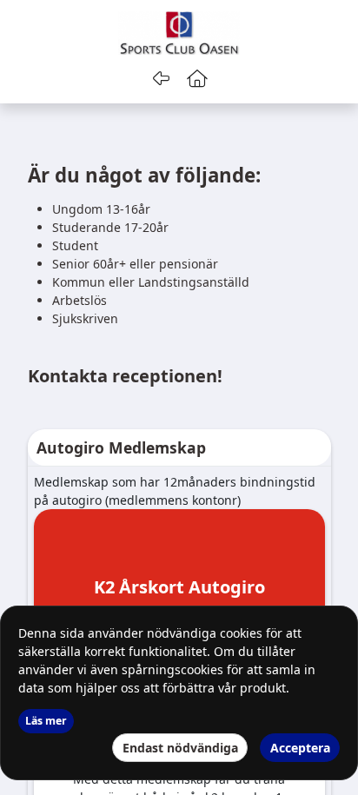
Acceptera (300, 747)
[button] (197, 78)
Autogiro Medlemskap (121, 447)
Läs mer (46, 720)
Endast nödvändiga (180, 747)
